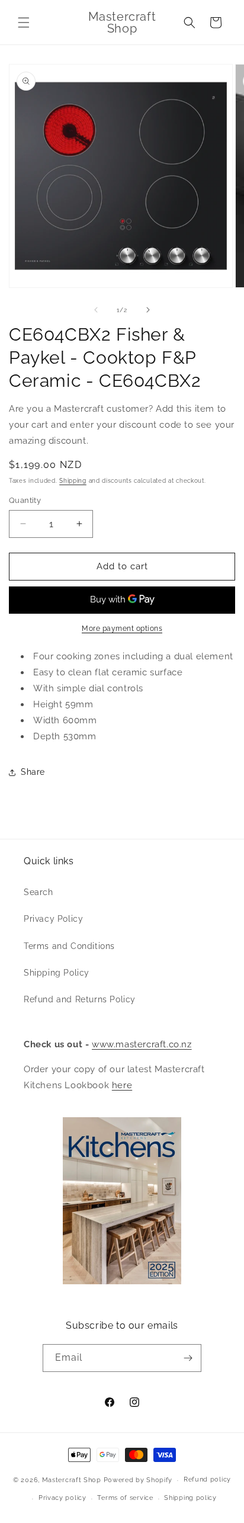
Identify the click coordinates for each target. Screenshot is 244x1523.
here (122, 1085)
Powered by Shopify (138, 1480)
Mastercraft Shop (71, 1480)
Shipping (72, 480)
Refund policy (207, 1479)
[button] (24, 22)
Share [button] (33, 772)
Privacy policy (62, 1498)
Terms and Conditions (69, 946)
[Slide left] (96, 310)
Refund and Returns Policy (80, 999)
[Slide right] (148, 310)
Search (38, 892)
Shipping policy (190, 1498)
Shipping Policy (56, 972)
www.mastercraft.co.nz (142, 1044)
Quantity (25, 500)
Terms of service (125, 1498)
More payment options (122, 628)
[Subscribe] (188, 1358)
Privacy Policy (53, 919)
